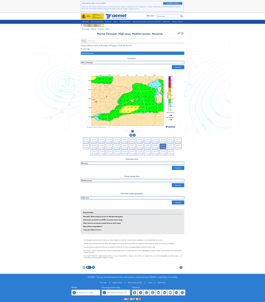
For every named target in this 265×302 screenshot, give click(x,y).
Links (150, 282)
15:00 (94, 139)
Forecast (101, 29)
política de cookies (133, 9)
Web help (162, 282)
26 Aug (109, 153)
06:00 (132, 139)
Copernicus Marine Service (92, 230)
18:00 (101, 139)
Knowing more (124, 22)
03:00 (124, 139)
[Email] (84, 268)
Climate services (97, 22)
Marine (107, 29)
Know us (108, 22)
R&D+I (115, 22)
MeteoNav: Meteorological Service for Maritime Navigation (103, 216)
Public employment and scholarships (146, 22)
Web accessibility (135, 282)
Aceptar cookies (173, 3)
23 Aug (117, 141)
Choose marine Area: (132, 176)
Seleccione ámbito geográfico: (132, 193)
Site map (103, 282)
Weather (85, 22)
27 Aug (170, 153)
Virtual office (177, 22)
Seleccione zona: (132, 159)
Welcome (150, 16)
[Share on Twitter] (93, 267)
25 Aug (140, 147)
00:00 (117, 139)
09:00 (140, 139)
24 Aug (178, 141)
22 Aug (86, 141)
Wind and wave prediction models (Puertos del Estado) (102, 223)
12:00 (86, 139)
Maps (84, 41)
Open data (166, 22)
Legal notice (117, 282)
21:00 (109, 139)
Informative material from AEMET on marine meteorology (102, 220)
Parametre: (132, 58)
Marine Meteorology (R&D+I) (92, 226)
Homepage (85, 29)
